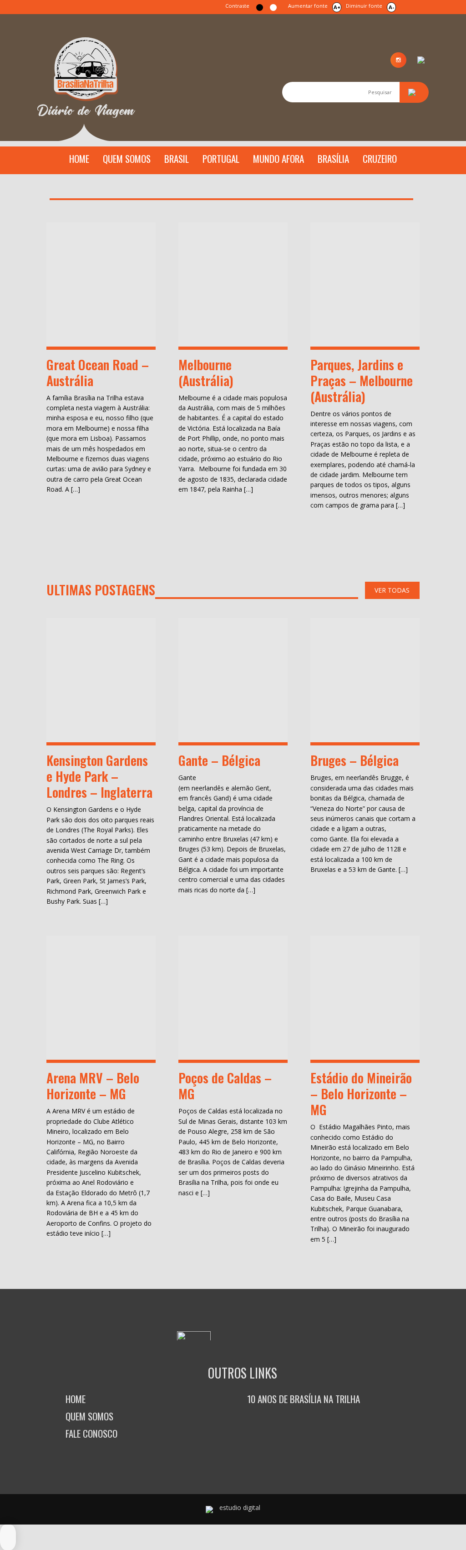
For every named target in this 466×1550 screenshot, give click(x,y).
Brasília (333, 158)
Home (79, 158)
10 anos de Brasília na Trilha (303, 1399)
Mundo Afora (278, 158)
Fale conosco (91, 1433)
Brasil (176, 158)
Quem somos (127, 158)
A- (391, 7)
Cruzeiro (380, 158)
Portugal (221, 158)
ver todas (392, 590)
